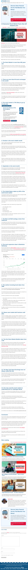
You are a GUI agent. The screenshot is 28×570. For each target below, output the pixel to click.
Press (11, 568)
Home (4, 568)
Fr (22, 2)
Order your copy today (7, 120)
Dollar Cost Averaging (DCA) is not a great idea (18, 134)
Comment (2, 535)
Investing (17, 27)
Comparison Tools (10, 2)
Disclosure (14, 568)
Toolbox (5, 2)
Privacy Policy (19, 568)
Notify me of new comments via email (7, 555)
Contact (26, 568)
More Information (13, 120)
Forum (19, 2)
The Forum (7, 568)
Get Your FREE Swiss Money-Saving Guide (17, 20)
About (2, 568)
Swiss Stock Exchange (10, 92)
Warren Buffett (13, 247)
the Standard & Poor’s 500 (18, 126)
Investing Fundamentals (22, 27)
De (23, 2)
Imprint (23, 568)
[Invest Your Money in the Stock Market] (22, 110)
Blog (17, 2)
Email (2, 551)
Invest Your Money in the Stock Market (9, 108)
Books (3, 2)
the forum (8, 532)
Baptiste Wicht (5, 27)
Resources (14, 2)
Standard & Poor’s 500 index (20, 172)
